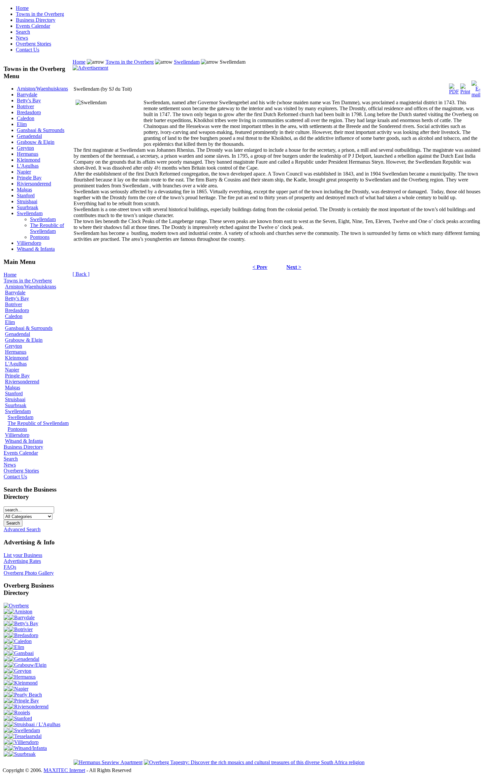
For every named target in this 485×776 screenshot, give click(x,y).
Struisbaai (27, 201)
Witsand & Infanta (36, 249)
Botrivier (23, 629)
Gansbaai (24, 653)
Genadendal (29, 136)
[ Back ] (81, 274)
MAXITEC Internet (64, 770)
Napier (24, 172)
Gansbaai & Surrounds (40, 130)
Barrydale (27, 94)
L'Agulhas (28, 166)
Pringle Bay (29, 177)
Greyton (25, 148)
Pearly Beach (28, 694)
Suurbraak (27, 207)
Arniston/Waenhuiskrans (42, 88)
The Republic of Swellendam (47, 228)
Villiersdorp (29, 243)
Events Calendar (33, 26)
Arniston (23, 611)
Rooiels (22, 712)
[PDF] (454, 87)
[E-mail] (475, 87)
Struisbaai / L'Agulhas (37, 724)
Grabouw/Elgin (30, 665)
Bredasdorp (29, 112)
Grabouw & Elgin (35, 142)
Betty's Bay (29, 100)
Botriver (25, 106)
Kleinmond (28, 160)
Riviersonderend (34, 183)
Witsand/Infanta (30, 748)
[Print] (465, 87)
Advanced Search (22, 529)
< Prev (259, 267)
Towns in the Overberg (40, 14)
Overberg (19, 605)
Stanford (26, 195)
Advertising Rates (22, 561)
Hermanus (27, 154)
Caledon (25, 118)
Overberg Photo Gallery (29, 573)
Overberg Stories (33, 44)
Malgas (24, 189)
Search (23, 32)
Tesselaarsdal (28, 736)
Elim (22, 124)
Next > (293, 267)
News (22, 38)
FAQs (10, 567)
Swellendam (30, 213)
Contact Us (27, 49)
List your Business (23, 555)
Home (22, 8)
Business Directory (35, 20)
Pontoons (39, 237)
